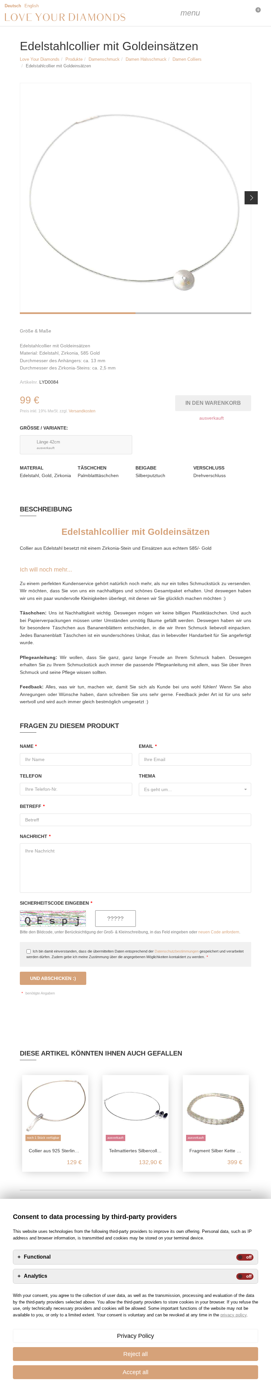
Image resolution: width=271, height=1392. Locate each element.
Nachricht (35, 836)
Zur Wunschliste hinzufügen (171, 401)
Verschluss (208, 467)
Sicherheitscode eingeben (56, 903)
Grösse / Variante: (44, 428)
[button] (251, 197)
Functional (37, 1257)
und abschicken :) (53, 978)
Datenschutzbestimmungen (177, 951)
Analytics (35, 1276)
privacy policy (233, 1314)
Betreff (32, 806)
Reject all (135, 1354)
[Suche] (205, 13)
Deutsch (13, 6)
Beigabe (146, 467)
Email (148, 746)
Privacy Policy (135, 1336)
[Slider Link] (135, 198)
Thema (147, 776)
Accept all (135, 1372)
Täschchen (92, 467)
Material (32, 467)
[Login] (221, 13)
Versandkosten (82, 411)
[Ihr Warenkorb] (238, 13)
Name (28, 746)
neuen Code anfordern (218, 932)
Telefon (31, 776)
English (31, 6)
